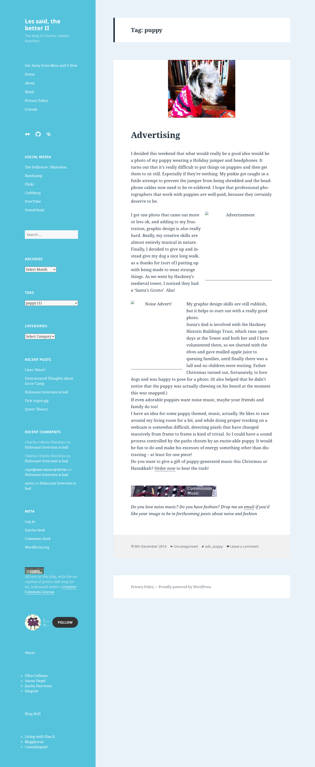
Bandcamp (33, 175)
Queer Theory (36, 409)
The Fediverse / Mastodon (46, 167)
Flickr (29, 184)
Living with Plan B (40, 736)
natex (29, 483)
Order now (165, 468)
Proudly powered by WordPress (185, 586)
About (30, 83)
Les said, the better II (42, 24)
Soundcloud (34, 210)
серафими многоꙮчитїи (46, 469)
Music (29, 91)
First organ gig (37, 400)
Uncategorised (186, 546)
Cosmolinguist (36, 747)
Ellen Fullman (36, 675)
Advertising (155, 134)
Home (30, 74)
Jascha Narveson (38, 686)
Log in (30, 521)
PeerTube (33, 201)
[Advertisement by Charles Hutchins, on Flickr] (238, 246)
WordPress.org (37, 547)
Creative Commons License (50, 589)
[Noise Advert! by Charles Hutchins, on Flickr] (156, 335)
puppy (218, 546)
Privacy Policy (36, 100)
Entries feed (35, 530)
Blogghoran (34, 741)
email (249, 507)
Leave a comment (244, 546)
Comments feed (37, 538)
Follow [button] (65, 622)
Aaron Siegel (35, 680)
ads (208, 546)
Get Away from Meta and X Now (51, 65)
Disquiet (32, 691)
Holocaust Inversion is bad (46, 392)
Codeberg (33, 192)
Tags (29, 292)
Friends (31, 109)
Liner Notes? (35, 369)
